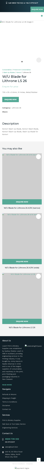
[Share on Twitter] (12, 111)
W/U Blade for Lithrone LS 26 (22, 327)
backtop (39, 460)
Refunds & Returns (9, 394)
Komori (18, 72)
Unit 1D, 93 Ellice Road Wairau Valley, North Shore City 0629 (13, 454)
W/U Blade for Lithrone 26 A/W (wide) (22, 268)
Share (4, 112)
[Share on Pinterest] (19, 112)
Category (6, 108)
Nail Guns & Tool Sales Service (13, 424)
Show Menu (3, 16)
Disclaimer (6, 405)
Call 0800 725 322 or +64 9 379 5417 (23, 3)
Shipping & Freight (9, 398)
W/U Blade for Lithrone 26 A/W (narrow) (22, 208)
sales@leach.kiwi (11, 447)
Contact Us (6, 409)
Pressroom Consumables (22, 70)
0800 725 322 (12, 439)
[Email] (16, 112)
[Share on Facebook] (9, 112)
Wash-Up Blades (9, 72)
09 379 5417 (10, 442)
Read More (7, 385)
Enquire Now (37, 9)
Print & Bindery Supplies (11, 420)
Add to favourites (38, 156)
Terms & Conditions (9, 402)
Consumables (7, 70)
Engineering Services (10, 428)
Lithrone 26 (27, 72)
